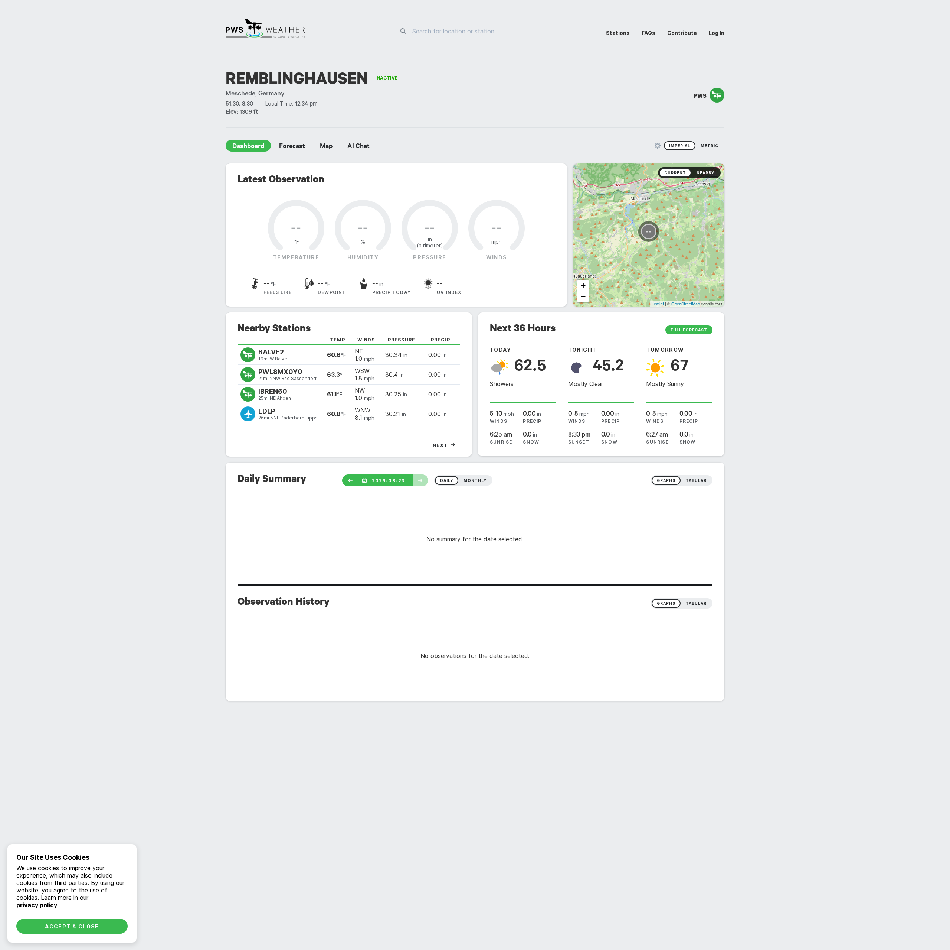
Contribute (682, 33)
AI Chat (358, 147)
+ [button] (583, 285)
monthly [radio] (475, 480)
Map (326, 147)
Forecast (292, 147)
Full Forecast (689, 330)
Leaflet (658, 304)
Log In (716, 33)
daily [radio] (446, 480)
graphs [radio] (666, 480)
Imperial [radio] (679, 145)
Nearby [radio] (705, 173)
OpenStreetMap (685, 304)
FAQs (648, 33)
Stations (618, 33)
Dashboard (248, 147)
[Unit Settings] (657, 145)
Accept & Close (72, 926)
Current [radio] (675, 173)
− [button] (583, 296)
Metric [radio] (709, 145)
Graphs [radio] (666, 603)
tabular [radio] (696, 480)
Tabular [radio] (696, 603)
